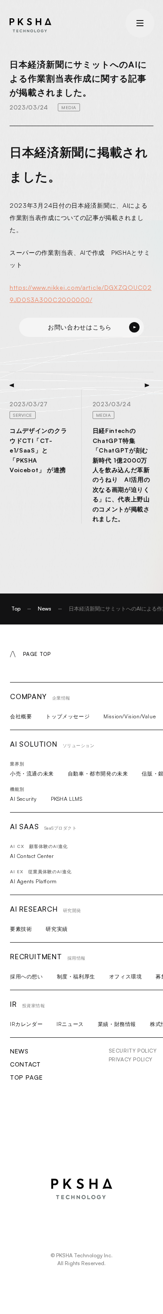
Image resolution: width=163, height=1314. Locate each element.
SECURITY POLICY (133, 1050)
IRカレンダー (26, 1024)
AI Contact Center (31, 856)
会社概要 (21, 716)
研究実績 (56, 929)
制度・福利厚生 (76, 976)
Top (15, 608)
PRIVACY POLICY (131, 1059)
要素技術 (21, 929)
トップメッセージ (68, 716)
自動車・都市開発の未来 (98, 773)
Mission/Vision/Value (129, 716)
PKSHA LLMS (67, 799)
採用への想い (26, 976)
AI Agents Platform (33, 881)
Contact (25, 1064)
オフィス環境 (125, 976)
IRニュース (70, 1024)
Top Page (26, 1077)
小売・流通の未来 (32, 773)
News (44, 608)
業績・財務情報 (117, 1024)
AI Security (23, 799)
